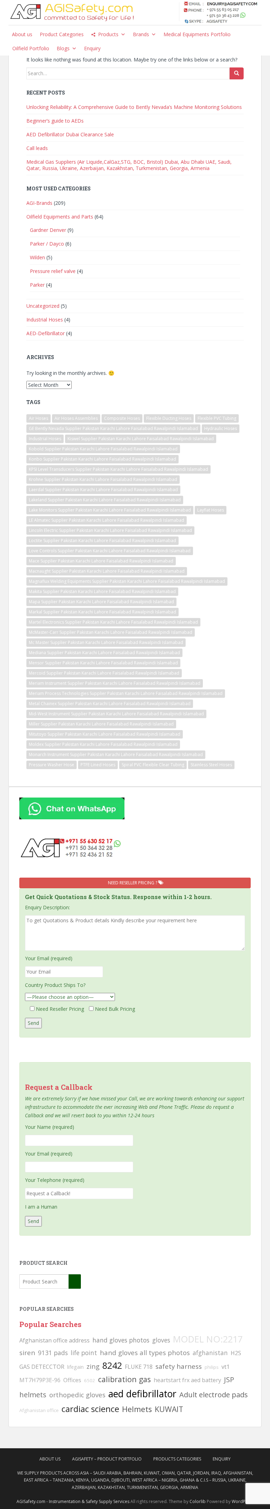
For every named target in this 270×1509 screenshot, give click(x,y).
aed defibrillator (142, 1393)
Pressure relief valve (53, 271)
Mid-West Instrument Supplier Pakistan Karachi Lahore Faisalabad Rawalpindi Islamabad (116, 714)
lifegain (75, 1366)
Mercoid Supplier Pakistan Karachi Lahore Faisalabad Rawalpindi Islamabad (104, 673)
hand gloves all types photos (145, 1352)
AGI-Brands (39, 203)
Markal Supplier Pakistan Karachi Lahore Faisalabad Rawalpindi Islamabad (102, 612)
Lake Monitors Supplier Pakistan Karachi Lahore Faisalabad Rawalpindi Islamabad (110, 510)
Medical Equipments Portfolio (197, 34)
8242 (112, 1365)
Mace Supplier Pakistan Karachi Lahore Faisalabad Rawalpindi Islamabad (101, 561)
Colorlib (197, 1501)
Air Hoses (38, 418)
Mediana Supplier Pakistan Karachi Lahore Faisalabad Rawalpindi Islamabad (104, 653)
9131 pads (53, 1352)
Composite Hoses (122, 418)
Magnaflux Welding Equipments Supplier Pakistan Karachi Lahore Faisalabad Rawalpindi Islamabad (127, 581)
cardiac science (90, 1408)
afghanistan (210, 1352)
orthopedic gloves (77, 1394)
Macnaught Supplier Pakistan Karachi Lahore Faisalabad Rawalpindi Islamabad (107, 571)
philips (212, 1367)
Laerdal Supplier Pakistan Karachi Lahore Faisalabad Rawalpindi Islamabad (103, 490)
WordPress (243, 1501)
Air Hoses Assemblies (76, 418)
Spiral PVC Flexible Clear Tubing (153, 765)
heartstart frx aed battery (187, 1380)
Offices (72, 1380)
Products (108, 34)
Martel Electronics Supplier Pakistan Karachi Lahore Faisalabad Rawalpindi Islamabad (113, 622)
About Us (49, 1459)
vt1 (225, 1367)
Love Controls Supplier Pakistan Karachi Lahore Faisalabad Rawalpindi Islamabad (110, 551)
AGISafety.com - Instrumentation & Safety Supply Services (73, 1501)
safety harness (178, 1366)
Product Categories (62, 34)
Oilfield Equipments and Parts (59, 216)
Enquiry (92, 48)
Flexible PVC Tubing (217, 418)
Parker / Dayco (47, 243)
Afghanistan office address (54, 1340)
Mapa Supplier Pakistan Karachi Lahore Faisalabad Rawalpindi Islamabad (101, 602)
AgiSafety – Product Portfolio (107, 1459)
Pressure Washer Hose (51, 765)
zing (92, 1366)
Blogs (63, 48)
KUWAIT (169, 1409)
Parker (37, 284)
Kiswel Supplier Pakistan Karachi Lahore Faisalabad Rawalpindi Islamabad (141, 439)
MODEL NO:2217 (208, 1339)
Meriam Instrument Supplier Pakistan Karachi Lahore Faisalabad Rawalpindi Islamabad (114, 683)
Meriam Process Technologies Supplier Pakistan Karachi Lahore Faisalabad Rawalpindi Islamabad (126, 693)
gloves (161, 1340)
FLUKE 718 (139, 1367)
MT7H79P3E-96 (39, 1380)
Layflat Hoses (210, 510)
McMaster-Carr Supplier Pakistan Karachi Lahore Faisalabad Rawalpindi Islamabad (110, 632)
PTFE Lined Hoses (98, 765)
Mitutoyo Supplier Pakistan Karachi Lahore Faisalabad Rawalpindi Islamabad (104, 734)
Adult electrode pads (213, 1394)
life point (84, 1352)
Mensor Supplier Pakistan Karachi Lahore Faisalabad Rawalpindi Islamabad (103, 663)
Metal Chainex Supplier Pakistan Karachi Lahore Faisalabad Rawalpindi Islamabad (110, 704)
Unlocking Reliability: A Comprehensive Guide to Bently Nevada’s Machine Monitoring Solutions (134, 107)
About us (22, 34)
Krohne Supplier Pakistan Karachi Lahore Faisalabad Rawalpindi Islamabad (103, 479)
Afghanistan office (39, 1410)
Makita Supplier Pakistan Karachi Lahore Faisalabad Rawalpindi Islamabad (102, 591)
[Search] (237, 73)
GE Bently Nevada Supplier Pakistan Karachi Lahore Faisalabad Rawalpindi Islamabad (113, 428)
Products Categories (177, 1459)
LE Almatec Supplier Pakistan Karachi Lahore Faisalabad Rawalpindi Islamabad (106, 520)
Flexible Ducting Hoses (168, 418)
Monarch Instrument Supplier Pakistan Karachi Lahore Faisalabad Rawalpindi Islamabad (116, 754)
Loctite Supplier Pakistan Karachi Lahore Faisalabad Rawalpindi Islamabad (102, 541)
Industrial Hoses (44, 319)
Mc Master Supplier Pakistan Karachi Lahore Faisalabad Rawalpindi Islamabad (106, 642)
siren (27, 1352)
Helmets (137, 1409)
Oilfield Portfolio (30, 48)
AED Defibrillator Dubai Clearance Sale (70, 134)
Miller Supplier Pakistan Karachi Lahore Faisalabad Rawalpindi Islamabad (101, 724)
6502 (89, 1380)
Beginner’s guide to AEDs (55, 120)
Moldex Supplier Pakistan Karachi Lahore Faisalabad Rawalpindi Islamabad (103, 744)
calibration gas (124, 1379)
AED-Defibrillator (45, 333)
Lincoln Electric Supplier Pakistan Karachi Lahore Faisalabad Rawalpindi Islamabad (110, 530)
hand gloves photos (120, 1340)
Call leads (37, 148)
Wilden (37, 257)
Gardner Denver (48, 230)
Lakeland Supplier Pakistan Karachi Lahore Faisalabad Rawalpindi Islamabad (105, 500)
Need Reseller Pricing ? (133, 883)
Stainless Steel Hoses (211, 765)
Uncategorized (42, 306)
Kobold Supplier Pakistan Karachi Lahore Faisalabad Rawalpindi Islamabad (103, 449)
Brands (141, 34)
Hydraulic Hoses (220, 428)
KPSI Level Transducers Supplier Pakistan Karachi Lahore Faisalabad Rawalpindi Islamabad (118, 469)
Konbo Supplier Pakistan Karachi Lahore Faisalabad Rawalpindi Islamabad (102, 459)
